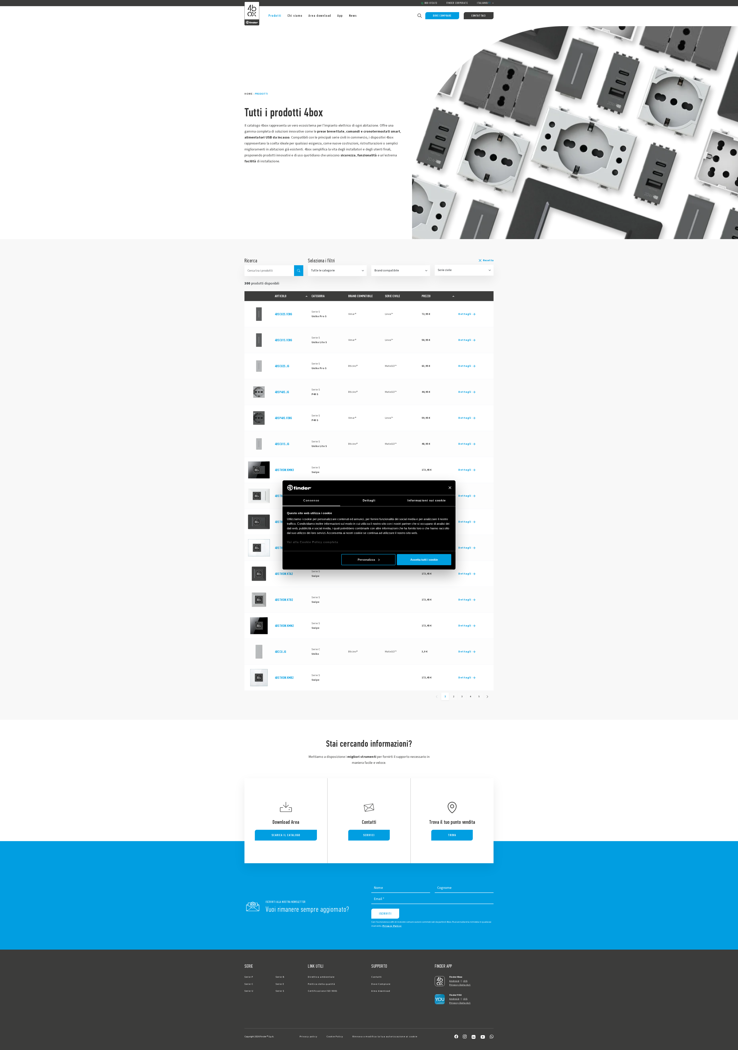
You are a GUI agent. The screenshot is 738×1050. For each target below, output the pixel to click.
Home (248, 94)
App (340, 15)
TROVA (452, 835)
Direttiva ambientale (321, 977)
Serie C (248, 984)
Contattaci (478, 15)
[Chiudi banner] (450, 487)
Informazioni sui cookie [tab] (426, 500)
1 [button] (445, 696)
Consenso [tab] (311, 500)
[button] (464, 260)
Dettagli (464, 314)
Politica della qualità (321, 984)
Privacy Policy (391, 926)
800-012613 (431, 3)
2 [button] (453, 696)
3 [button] (462, 696)
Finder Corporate (457, 3)
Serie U (248, 991)
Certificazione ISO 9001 (322, 991)
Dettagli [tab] (369, 500)
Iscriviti (385, 913)
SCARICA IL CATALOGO (286, 835)
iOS (465, 981)
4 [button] (470, 696)
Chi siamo (295, 15)
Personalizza (366, 559)
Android (454, 981)
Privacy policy (308, 1036)
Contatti (376, 977)
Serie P (248, 977)
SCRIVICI (369, 835)
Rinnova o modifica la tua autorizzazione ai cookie (384, 1036)
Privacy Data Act (460, 985)
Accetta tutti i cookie (424, 559)
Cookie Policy (335, 1036)
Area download (319, 15)
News (353, 15)
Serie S (280, 991)
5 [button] (479, 696)
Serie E (280, 984)
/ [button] (484, 3)
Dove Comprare (442, 15)
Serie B (280, 977)
